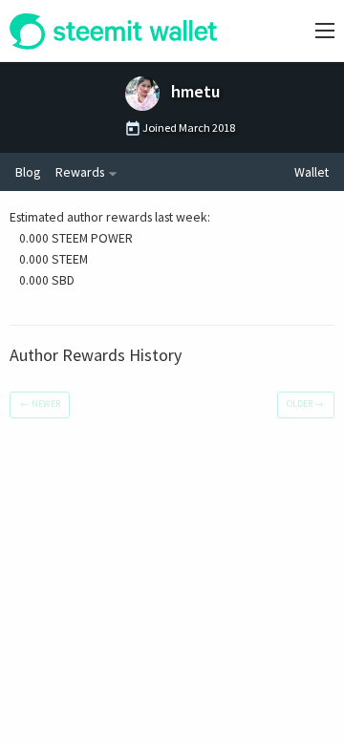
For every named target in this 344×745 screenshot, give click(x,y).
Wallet (311, 172)
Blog (27, 172)
